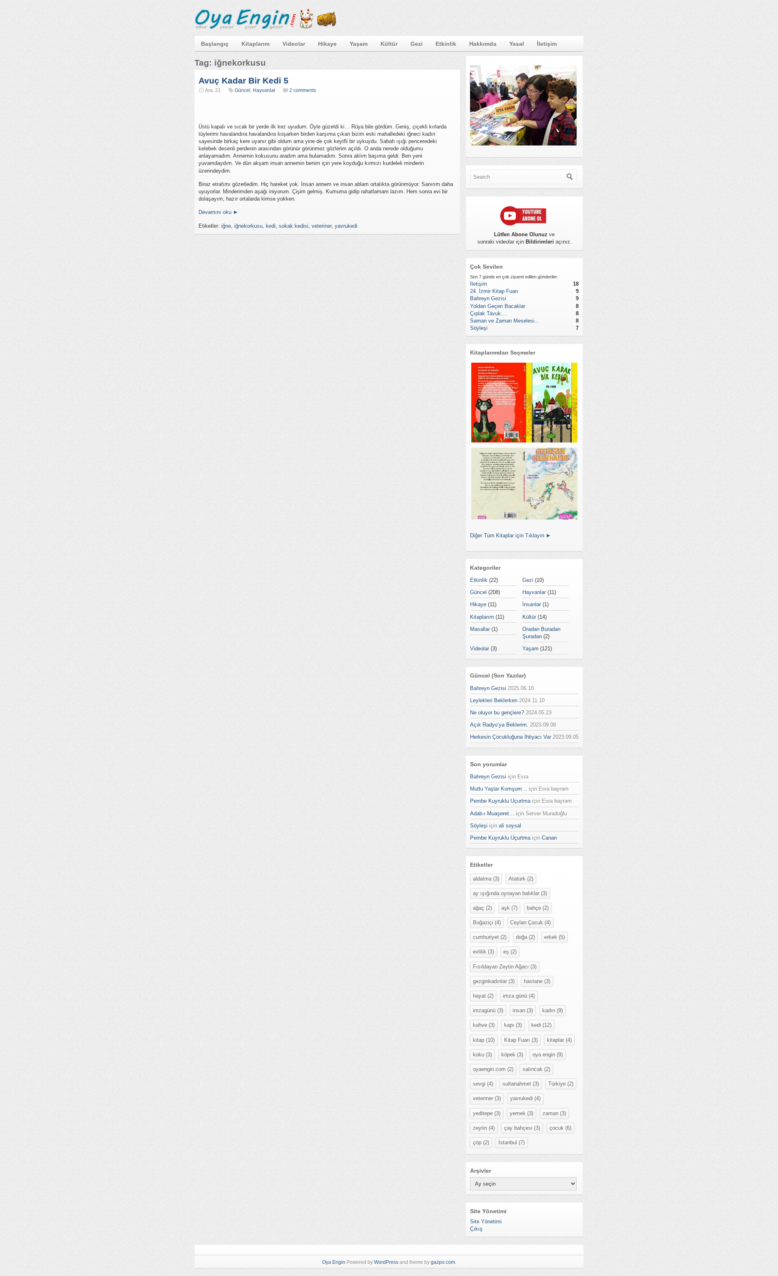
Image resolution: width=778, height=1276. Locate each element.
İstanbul (511, 1142)
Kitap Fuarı (521, 1040)
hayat (483, 996)
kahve (484, 1025)
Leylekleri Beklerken (493, 700)
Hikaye (327, 44)
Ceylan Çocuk (530, 922)
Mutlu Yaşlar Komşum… (498, 789)
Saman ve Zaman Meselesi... (504, 321)
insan (523, 1010)
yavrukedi (346, 226)
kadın (552, 1010)
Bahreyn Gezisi (488, 298)
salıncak (536, 1069)
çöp (481, 1142)
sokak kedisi (293, 226)
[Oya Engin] (265, 28)
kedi (271, 226)
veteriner (321, 226)
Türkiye (560, 1084)
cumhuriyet (490, 937)
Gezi (416, 44)
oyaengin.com (493, 1069)
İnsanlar (531, 604)
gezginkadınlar (494, 981)
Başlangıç (215, 44)
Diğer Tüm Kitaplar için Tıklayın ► (510, 535)
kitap (484, 1040)
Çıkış (476, 1229)
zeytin (484, 1128)
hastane (537, 981)
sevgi (483, 1084)
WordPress (386, 1262)
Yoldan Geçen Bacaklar (497, 306)
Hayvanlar (264, 90)
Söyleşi (478, 328)
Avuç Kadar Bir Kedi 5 (244, 80)
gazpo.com (443, 1262)
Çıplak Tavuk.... (488, 313)
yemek (521, 1113)
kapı (513, 1025)
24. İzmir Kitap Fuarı (494, 291)
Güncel (242, 90)
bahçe (538, 908)
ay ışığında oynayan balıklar (510, 893)
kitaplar (559, 1040)
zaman (554, 1113)
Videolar (293, 44)
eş (510, 952)
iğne (226, 226)
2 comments (302, 90)
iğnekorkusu (248, 226)
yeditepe (486, 1113)
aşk (509, 908)
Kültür (389, 44)
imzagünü (488, 1010)
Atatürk (521, 879)
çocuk (560, 1128)
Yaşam (359, 44)
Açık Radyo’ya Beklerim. (499, 725)
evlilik (483, 952)
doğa (525, 937)
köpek (512, 1055)
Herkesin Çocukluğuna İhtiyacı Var (510, 737)
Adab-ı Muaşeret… (492, 813)
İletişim (547, 44)
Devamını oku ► (218, 212)
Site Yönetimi (486, 1221)
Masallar (480, 629)
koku (482, 1055)
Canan (549, 838)
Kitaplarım (255, 44)
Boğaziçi (487, 922)
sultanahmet (520, 1084)
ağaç (482, 908)
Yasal (516, 44)
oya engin (547, 1055)
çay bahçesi (522, 1128)
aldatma (486, 879)
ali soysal (510, 826)
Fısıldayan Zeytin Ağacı (504, 967)
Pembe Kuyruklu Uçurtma (500, 801)
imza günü (519, 996)
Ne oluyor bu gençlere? (497, 713)
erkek (554, 937)
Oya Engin (333, 1262)
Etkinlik (446, 44)
